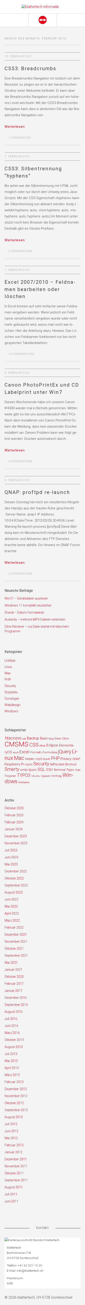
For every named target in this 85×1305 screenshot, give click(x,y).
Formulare (50, 752)
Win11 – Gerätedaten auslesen (26, 598)
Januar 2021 (13, 969)
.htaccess (13, 738)
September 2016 (16, 1004)
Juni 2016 (11, 1026)
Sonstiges (12, 698)
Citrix (65, 738)
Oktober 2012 (14, 1103)
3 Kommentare (20, 573)
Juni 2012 (11, 1131)
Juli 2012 (11, 1124)
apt (24, 738)
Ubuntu (35, 776)
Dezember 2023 (16, 836)
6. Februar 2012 (17, 372)
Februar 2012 (14, 1145)
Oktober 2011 (14, 1173)
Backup (33, 738)
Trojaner (10, 776)
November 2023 (16, 843)
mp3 (38, 759)
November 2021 (16, 941)
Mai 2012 (11, 1138)
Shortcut (70, 764)
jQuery (64, 751)
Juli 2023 (11, 850)
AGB (10, 1283)
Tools (77, 769)
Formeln (36, 752)
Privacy (66, 759)
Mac (8, 673)
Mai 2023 (11, 864)
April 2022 (12, 913)
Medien (29, 759)
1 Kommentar (19, 137)
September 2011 (16, 1180)
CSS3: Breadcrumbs (30, 68)
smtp (24, 769)
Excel (24, 751)
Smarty (12, 769)
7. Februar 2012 (17, 156)
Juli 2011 (11, 1194)
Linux (8, 667)
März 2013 (12, 1075)
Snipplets (11, 692)
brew (57, 738)
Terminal (60, 769)
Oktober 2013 (14, 1040)
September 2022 (16, 885)
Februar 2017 (14, 983)
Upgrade (45, 776)
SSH (49, 770)
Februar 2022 (14, 927)
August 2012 (14, 1117)
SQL (41, 769)
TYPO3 (23, 775)
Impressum (15, 1278)
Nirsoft (46, 759)
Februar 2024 (14, 822)
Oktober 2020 (14, 976)
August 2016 (14, 1012)
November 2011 (16, 1166)
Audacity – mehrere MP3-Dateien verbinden (35, 619)
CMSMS (16, 744)
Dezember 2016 (16, 997)
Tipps (70, 769)
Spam (33, 769)
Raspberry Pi (14, 764)
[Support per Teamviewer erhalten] (42, 20)
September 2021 (16, 955)
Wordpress (23, 782)
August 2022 (14, 892)
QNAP (76, 759)
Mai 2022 (11, 906)
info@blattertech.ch (30, 1270)
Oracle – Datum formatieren (24, 612)
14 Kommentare (21, 354)
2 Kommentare (20, 251)
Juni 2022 (11, 899)
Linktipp (10, 660)
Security (10, 686)
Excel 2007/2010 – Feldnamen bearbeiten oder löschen (40, 289)
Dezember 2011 (16, 1159)
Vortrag (56, 776)
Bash (44, 738)
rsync (28, 764)
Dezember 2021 (16, 934)
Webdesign (12, 705)
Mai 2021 (11, 962)
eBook (42, 745)
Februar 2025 (14, 815)
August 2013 (14, 1047)
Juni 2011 (11, 1201)
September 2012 (16, 1110)
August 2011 (14, 1187)
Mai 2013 (11, 1061)
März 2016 (12, 1033)
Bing (51, 738)
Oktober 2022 (14, 878)
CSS (34, 745)
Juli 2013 (11, 1054)
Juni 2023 (11, 857)
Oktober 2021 (14, 948)
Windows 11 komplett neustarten (28, 605)
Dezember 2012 (16, 1089)
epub (15, 752)
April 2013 (12, 1068)
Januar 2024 (13, 829)
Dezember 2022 (16, 871)
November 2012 (16, 1096)
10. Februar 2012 (18, 56)
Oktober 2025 (14, 808)
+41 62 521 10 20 (30, 1265)
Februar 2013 (14, 1082)
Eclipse (52, 745)
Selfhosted (57, 764)
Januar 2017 (13, 990)
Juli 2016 (11, 1019)
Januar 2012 (13, 1152)
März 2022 (12, 920)
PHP (8, 679)
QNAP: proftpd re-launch (37, 492)
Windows (11, 711)
